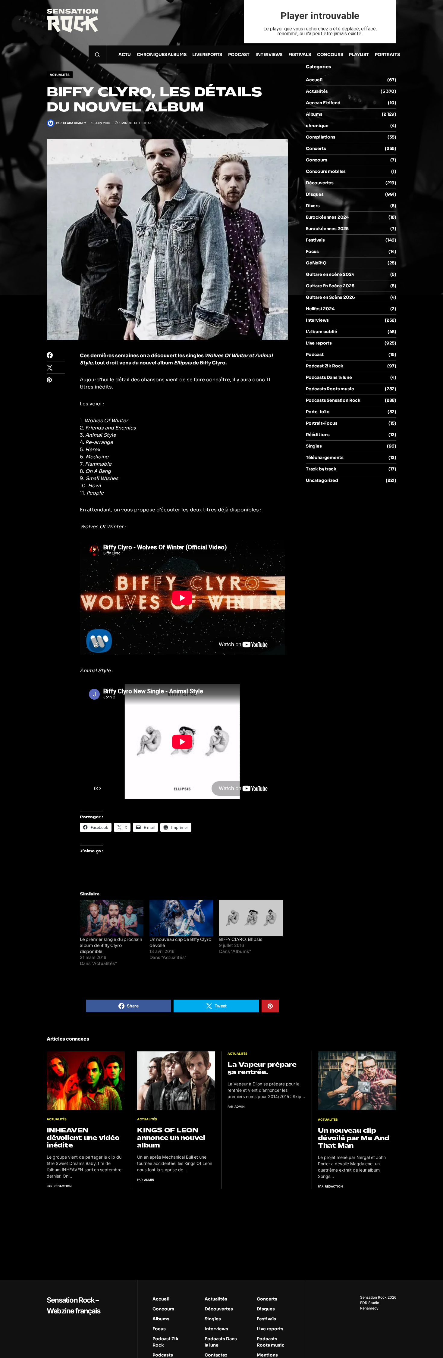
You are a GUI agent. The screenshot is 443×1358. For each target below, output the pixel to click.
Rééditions (318, 434)
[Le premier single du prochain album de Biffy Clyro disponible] (111, 918)
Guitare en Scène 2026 (330, 297)
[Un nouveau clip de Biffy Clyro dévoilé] (181, 918)
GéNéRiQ (316, 263)
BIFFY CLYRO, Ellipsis (240, 939)
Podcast (315, 354)
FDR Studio (369, 1302)
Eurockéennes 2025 (327, 228)
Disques (315, 194)
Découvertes (320, 183)
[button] (97, 54)
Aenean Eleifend (323, 102)
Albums (314, 114)
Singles (314, 446)
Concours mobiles (326, 171)
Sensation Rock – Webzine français (73, 1305)
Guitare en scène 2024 (330, 274)
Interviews (317, 320)
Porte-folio (318, 411)
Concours (316, 160)
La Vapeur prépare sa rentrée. (262, 1068)
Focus (312, 251)
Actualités (60, 75)
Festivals (315, 240)
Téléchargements (324, 457)
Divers (313, 205)
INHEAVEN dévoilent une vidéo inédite (83, 1138)
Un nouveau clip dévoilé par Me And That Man (353, 1138)
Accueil (314, 80)
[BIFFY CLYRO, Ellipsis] (251, 918)
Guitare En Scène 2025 (330, 286)
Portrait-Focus (322, 423)
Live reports (319, 343)
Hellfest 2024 (320, 308)
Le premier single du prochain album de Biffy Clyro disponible (111, 945)
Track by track (321, 469)
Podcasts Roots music (330, 389)
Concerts (316, 148)
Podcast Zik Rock (324, 366)
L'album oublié (321, 331)
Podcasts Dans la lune (329, 377)
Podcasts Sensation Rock (333, 400)
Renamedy (369, 1308)
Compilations (320, 137)
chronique (317, 125)
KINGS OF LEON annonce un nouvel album (171, 1138)
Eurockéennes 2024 (327, 217)
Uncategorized (322, 480)
